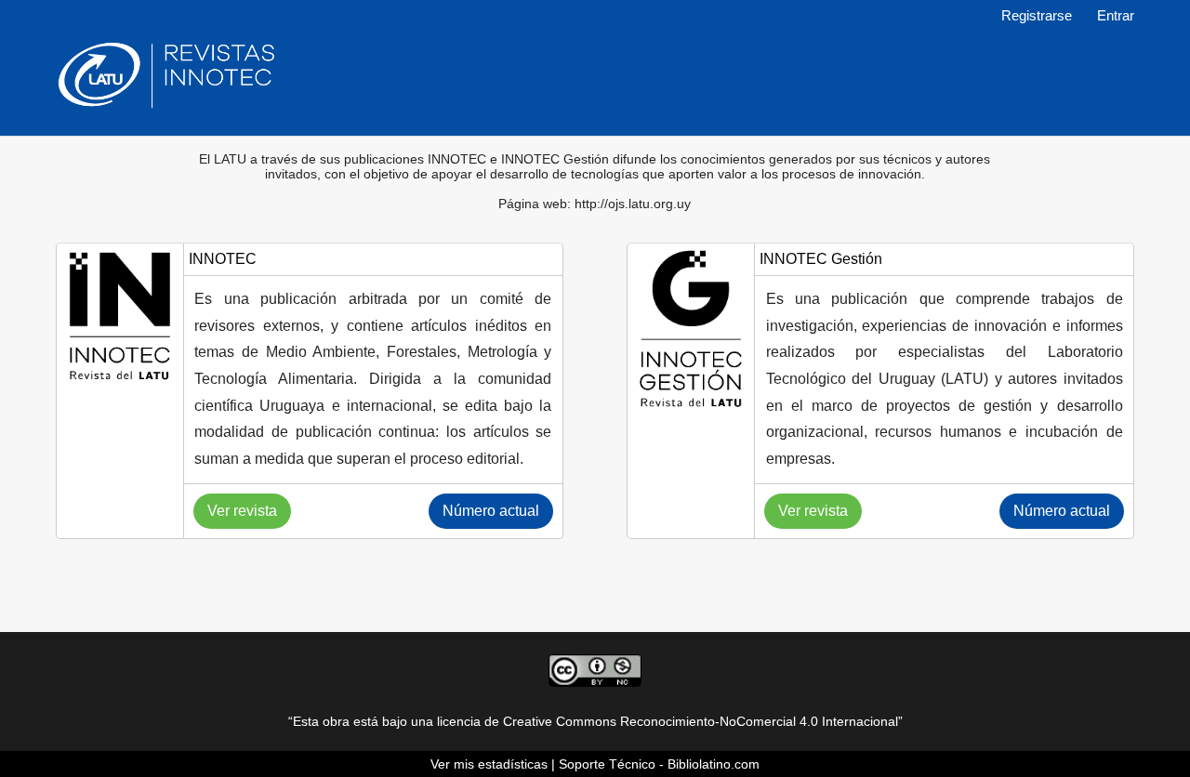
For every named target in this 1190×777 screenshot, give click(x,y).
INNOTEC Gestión (821, 259)
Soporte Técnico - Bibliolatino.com (659, 764)
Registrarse (1036, 15)
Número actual (491, 511)
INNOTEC (223, 259)
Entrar (1115, 15)
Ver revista (242, 511)
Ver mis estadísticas (489, 764)
